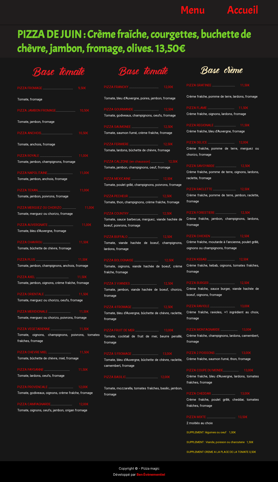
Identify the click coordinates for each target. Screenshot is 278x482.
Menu (192, 10)
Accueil (242, 10)
